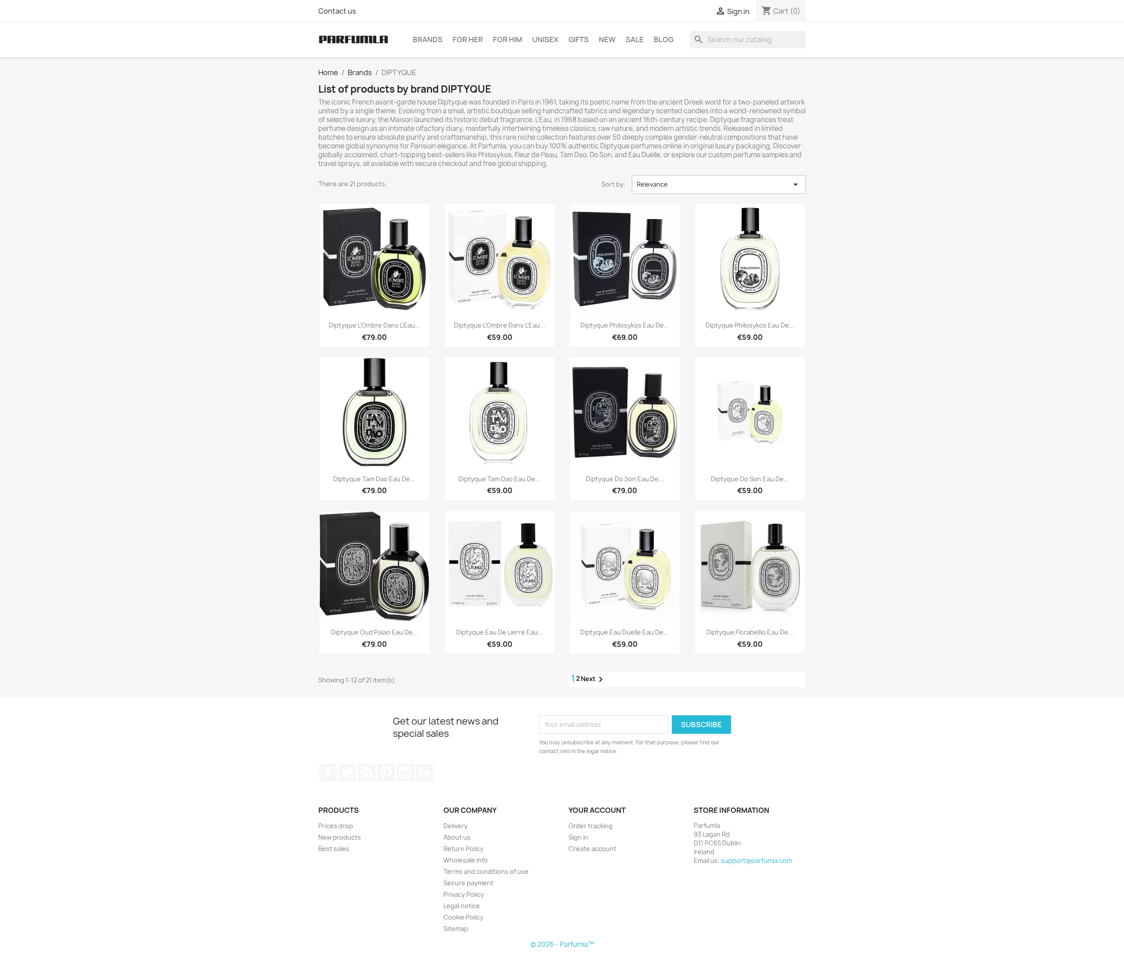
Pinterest (386, 772)
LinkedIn (424, 772)
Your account (597, 810)
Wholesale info (465, 860)
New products (339, 837)
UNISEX (545, 39)
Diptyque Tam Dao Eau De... (374, 479)
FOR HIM (507, 39)
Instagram (405, 772)
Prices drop (335, 826)
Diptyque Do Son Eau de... (625, 479)
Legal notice (461, 906)
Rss (366, 772)
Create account (592, 848)
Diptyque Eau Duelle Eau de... (624, 632)
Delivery (455, 826)
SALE (635, 39)
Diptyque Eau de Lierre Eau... (499, 632)
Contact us (337, 11)
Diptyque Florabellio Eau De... (749, 632)
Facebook (328, 772)
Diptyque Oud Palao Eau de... (374, 632)
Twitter (347, 772)
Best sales (333, 848)
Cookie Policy (463, 917)
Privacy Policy (463, 894)
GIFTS (579, 39)
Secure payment (468, 883)
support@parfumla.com (756, 860)
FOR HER (468, 39)
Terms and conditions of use (486, 871)
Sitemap (455, 928)
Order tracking (590, 826)
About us (457, 837)
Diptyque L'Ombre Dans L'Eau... (374, 325)
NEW (607, 39)
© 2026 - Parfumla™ (562, 944)
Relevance (719, 184)
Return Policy (463, 848)
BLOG (664, 39)
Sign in (578, 837)
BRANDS (428, 39)
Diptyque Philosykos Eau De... (624, 325)
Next (593, 679)
